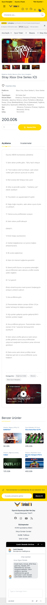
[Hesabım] (35, 9)
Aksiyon (5, 427)
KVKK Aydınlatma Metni (23, 528)
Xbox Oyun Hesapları (24, 74)
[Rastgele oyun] (22, 10)
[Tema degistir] (43, 10)
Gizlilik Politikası (23, 535)
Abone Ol (39, 496)
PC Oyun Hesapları (11, 428)
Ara (42, 14)
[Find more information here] (25, 572)
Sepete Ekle (31, 127)
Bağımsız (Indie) (7, 74)
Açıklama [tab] (6, 143)
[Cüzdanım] (31, 10)
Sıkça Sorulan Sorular (23, 531)
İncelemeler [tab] (26, 143)
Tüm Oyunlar (37, 2)
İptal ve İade (23, 539)
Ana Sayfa (5, 33)
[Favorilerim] (27, 10)
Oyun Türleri (18, 33)
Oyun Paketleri (29, 427)
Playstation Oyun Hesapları (33, 453)
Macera (32, 33)
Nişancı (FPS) (13, 427)
